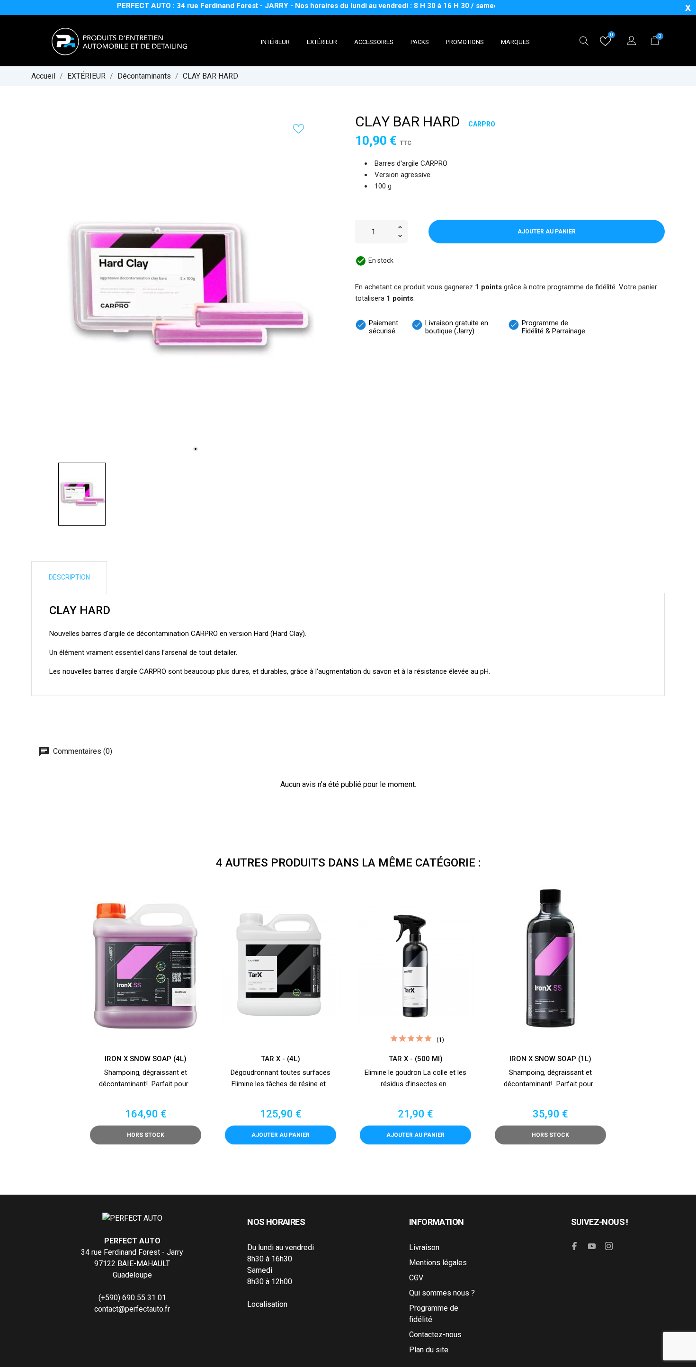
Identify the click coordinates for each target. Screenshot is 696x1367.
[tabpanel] (186, 287)
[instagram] (609, 1246)
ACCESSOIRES (373, 41)
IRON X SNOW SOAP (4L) (146, 1058)
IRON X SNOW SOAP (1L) (550, 1058)
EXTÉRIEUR (322, 41)
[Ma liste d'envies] (605, 43)
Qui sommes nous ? (442, 1292)
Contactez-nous (435, 1334)
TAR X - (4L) (280, 1058)
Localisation (267, 1304)
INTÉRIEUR (275, 41)
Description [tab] (69, 577)
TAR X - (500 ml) (416, 1058)
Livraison (424, 1247)
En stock (380, 260)
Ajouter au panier (547, 231)
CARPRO (481, 124)
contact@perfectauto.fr (132, 1308)
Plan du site (428, 1349)
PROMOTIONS (465, 41)
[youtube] (592, 1246)
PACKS (419, 41)
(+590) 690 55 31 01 (132, 1297)
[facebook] (575, 1246)
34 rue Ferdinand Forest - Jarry (132, 1252)
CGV (416, 1277)
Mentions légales (438, 1262)
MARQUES (515, 41)
